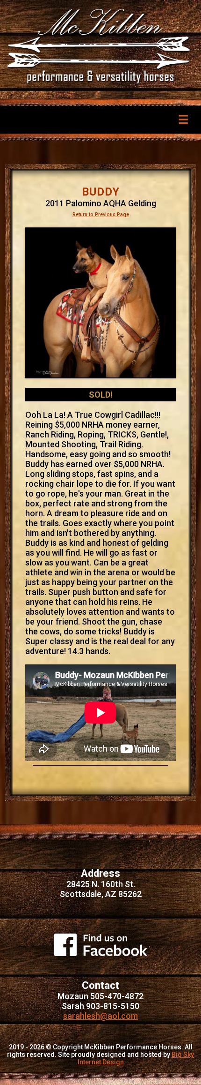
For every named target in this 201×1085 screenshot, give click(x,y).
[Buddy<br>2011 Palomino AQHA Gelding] (100, 302)
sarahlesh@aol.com (100, 1016)
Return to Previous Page (100, 214)
